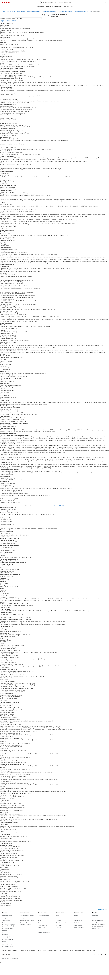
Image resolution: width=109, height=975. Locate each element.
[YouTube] (105, 954)
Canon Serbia (6, 954)
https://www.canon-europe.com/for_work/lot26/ (49, 506)
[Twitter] (101, 954)
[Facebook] (94, 954)
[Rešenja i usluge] (73, 6)
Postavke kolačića (90, 950)
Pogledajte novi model (6, 22)
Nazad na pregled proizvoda (8, 20)
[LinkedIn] (98, 954)
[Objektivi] (51, 6)
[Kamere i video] (44, 6)
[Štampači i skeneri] (63, 6)
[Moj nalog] (105, 2)
